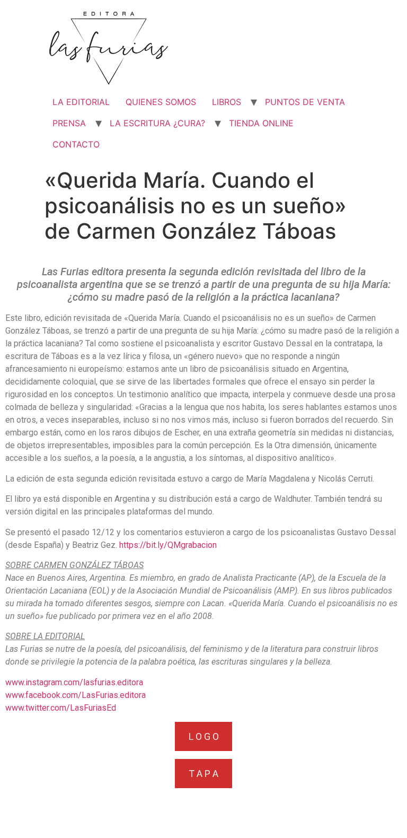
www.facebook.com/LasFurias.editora (75, 695)
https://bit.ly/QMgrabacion (168, 545)
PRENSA (69, 123)
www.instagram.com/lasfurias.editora (74, 682)
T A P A (203, 773)
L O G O (204, 736)
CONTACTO (76, 144)
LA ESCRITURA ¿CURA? (157, 123)
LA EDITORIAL (81, 102)
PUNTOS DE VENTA (305, 102)
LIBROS (226, 102)
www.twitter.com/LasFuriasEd (60, 708)
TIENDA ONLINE (261, 123)
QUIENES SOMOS (161, 102)
